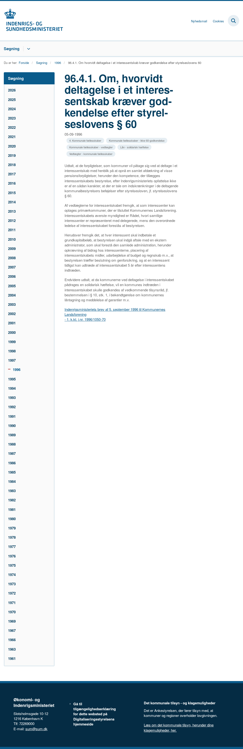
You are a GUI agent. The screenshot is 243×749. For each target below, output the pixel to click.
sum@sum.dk (36, 728)
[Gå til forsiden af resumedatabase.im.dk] (31, 21)
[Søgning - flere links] (28, 48)
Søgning (11, 48)
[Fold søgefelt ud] (233, 20)
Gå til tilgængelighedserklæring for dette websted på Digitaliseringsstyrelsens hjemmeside (94, 714)
